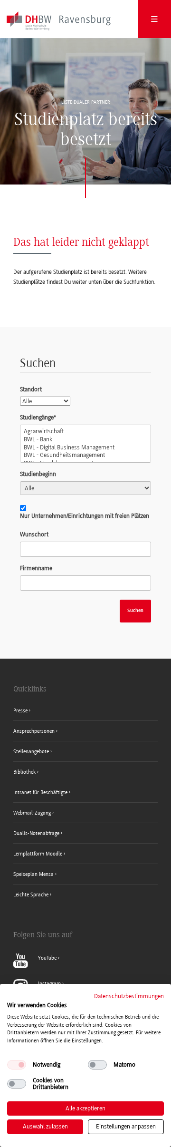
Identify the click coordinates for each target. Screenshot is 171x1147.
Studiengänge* (38, 417)
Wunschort (34, 534)
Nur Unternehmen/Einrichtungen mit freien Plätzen (84, 515)
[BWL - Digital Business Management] (85, 448)
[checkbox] (16, 1064)
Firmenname (36, 568)
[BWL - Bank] (85, 440)
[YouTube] (36, 965)
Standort (31, 389)
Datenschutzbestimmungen (129, 996)
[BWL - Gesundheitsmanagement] (85, 455)
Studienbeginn (38, 473)
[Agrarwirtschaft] (85, 432)
